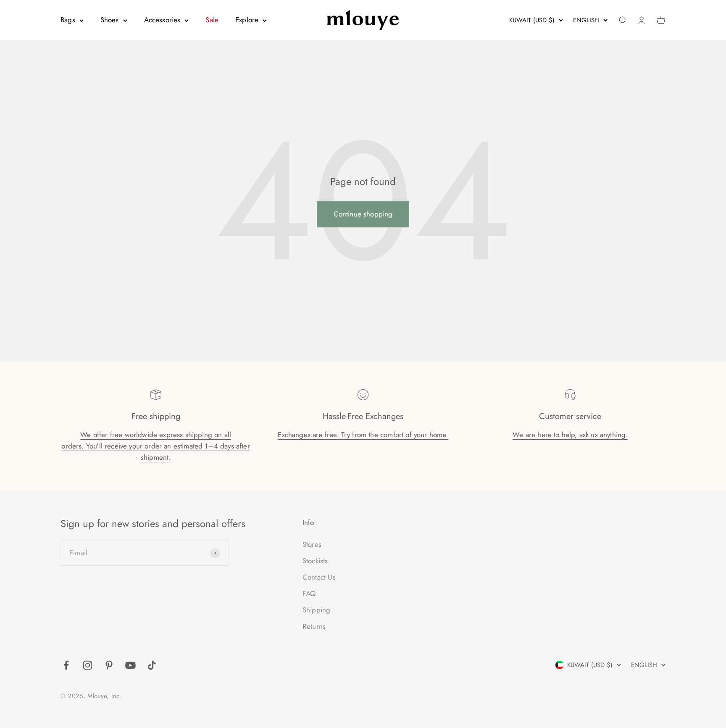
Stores (311, 544)
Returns (314, 626)
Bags (67, 20)
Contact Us (319, 577)
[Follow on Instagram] (87, 665)
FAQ (309, 593)
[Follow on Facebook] (66, 665)
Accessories (162, 20)
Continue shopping (363, 214)
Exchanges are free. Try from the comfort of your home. (363, 435)
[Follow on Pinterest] (109, 665)
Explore (246, 20)
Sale (211, 20)
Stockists (315, 561)
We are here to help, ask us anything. (570, 435)
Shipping (316, 610)
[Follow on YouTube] (130, 665)
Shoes (109, 20)
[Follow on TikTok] (152, 665)
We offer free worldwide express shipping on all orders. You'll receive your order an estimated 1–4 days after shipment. (155, 446)
